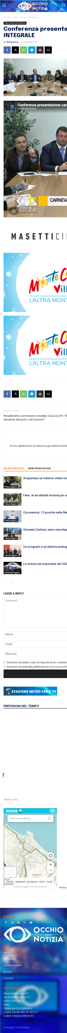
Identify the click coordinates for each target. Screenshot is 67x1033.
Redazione (12, 42)
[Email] (48, 50)
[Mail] (18, 923)
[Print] (40, 50)
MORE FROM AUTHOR (39, 468)
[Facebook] (7, 50)
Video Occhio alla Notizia (26, 17)
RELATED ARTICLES (14, 468)
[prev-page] (6, 581)
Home (7, 17)
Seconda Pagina (12, 572)
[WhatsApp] (23, 50)
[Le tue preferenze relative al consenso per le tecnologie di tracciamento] (3, 774)
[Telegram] (31, 50)
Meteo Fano (11, 799)
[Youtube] (31, 923)
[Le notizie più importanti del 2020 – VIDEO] (12, 568)
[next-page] (11, 581)
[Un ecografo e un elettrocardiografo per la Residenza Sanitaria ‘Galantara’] (12, 551)
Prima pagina (11, 487)
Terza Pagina (11, 504)
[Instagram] (12, 923)
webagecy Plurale (16, 1027)
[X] (15, 50)
